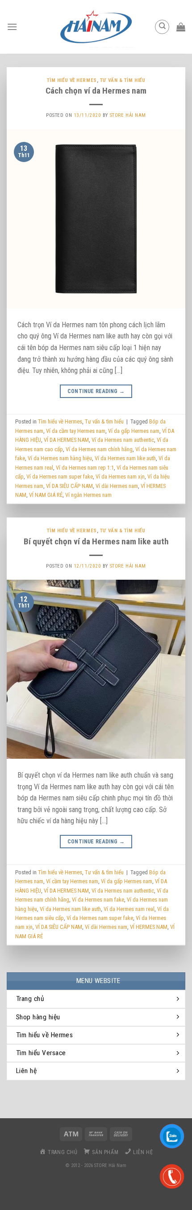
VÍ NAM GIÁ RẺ (46, 495)
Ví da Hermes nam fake (98, 899)
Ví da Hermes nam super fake (59, 476)
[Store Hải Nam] (96, 27)
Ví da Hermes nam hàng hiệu (60, 458)
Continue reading (96, 391)
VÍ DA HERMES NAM (66, 439)
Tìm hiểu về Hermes (72, 80)
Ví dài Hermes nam (117, 486)
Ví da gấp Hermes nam (133, 431)
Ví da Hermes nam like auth (125, 458)
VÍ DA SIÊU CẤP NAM (69, 486)
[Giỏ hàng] (180, 27)
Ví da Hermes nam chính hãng (99, 449)
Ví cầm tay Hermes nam (72, 881)
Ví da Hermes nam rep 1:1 (85, 467)
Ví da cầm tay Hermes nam (75, 431)
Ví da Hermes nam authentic (123, 439)
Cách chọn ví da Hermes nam (96, 91)
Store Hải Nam (128, 115)
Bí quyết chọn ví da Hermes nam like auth (96, 541)
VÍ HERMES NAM (148, 927)
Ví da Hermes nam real (129, 909)
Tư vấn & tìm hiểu (123, 80)
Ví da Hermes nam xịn (120, 476)
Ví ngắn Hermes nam (88, 495)
